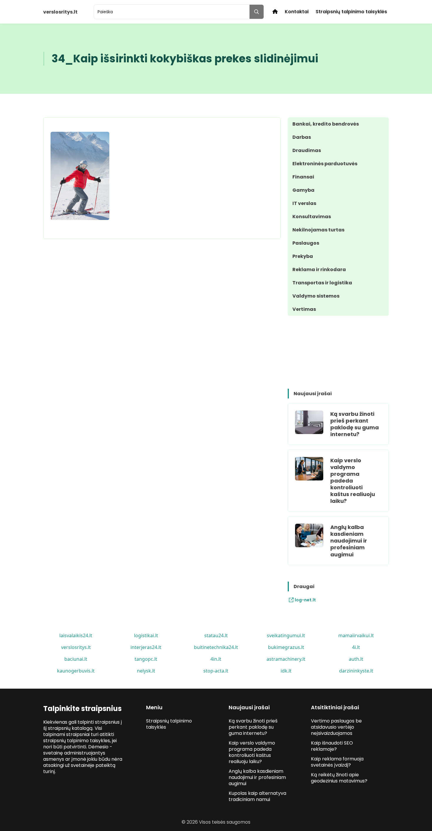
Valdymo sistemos (315, 296)
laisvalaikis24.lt (75, 635)
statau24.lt (216, 635)
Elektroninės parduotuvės (324, 163)
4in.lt (215, 659)
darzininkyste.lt (356, 671)
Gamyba (303, 190)
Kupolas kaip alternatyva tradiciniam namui (257, 796)
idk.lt (286, 671)
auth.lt (356, 659)
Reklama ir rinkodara (319, 269)
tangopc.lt (146, 659)
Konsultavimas (311, 216)
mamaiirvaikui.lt (356, 635)
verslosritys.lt (76, 647)
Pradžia (275, 12)
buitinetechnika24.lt (216, 647)
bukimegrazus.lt (286, 647)
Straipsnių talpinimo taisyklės (351, 11)
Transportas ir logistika (322, 282)
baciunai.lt (75, 659)
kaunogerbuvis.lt (76, 671)
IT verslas (304, 203)
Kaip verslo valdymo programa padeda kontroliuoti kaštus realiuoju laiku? (352, 481)
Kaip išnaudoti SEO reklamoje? (332, 746)
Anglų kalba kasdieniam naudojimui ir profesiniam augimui (348, 540)
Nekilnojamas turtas (318, 229)
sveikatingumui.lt (286, 635)
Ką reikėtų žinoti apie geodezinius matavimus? (339, 777)
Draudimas (306, 150)
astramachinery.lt (286, 659)
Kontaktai (297, 11)
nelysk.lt (146, 671)
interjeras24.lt (145, 647)
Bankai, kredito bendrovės (325, 124)
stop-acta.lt (215, 671)
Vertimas (304, 309)
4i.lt (356, 647)
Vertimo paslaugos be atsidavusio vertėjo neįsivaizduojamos (336, 727)
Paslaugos (305, 243)
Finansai (303, 176)
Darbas (301, 137)
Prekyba (302, 256)
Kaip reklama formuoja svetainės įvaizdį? (337, 761)
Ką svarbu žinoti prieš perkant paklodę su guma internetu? (354, 424)
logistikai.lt (146, 635)
